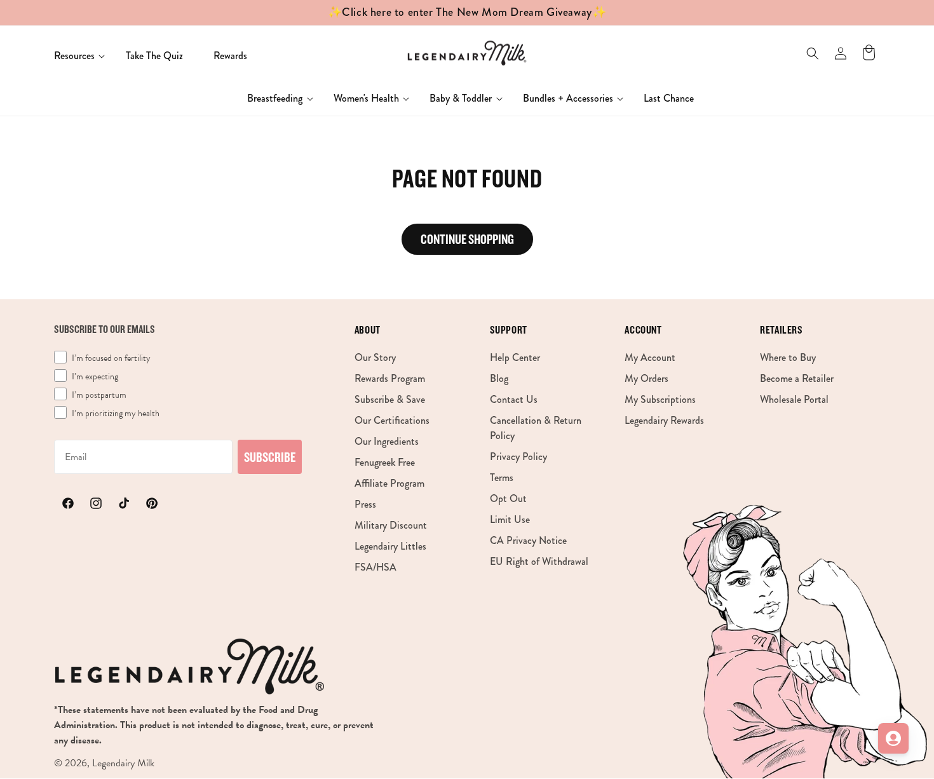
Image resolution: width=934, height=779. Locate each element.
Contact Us (514, 399)
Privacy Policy (518, 456)
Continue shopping (467, 239)
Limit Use (510, 519)
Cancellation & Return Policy (535, 428)
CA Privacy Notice (528, 540)
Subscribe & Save (390, 399)
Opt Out (508, 498)
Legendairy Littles (390, 546)
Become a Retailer (797, 378)
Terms (501, 477)
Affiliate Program (389, 483)
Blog (499, 378)
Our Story (375, 357)
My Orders (646, 378)
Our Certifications (392, 420)
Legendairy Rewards (664, 420)
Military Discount (391, 525)
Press (365, 504)
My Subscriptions (660, 399)
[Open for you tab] (893, 738)
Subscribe (269, 457)
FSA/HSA (375, 567)
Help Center (515, 357)
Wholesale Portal (794, 399)
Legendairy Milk (123, 763)
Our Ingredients (387, 441)
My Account (650, 357)
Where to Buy (788, 357)
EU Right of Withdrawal (539, 561)
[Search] (813, 53)
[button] (75, 56)
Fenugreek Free (385, 462)
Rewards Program (390, 378)
